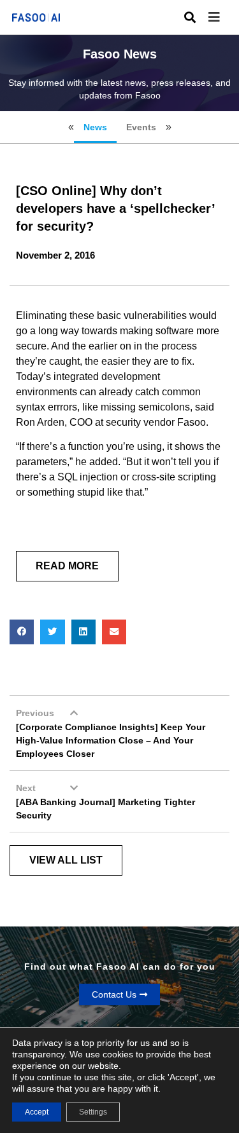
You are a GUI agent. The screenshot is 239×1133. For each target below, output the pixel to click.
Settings (93, 1112)
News (95, 127)
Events (141, 127)
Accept (36, 1112)
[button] (223, 17)
